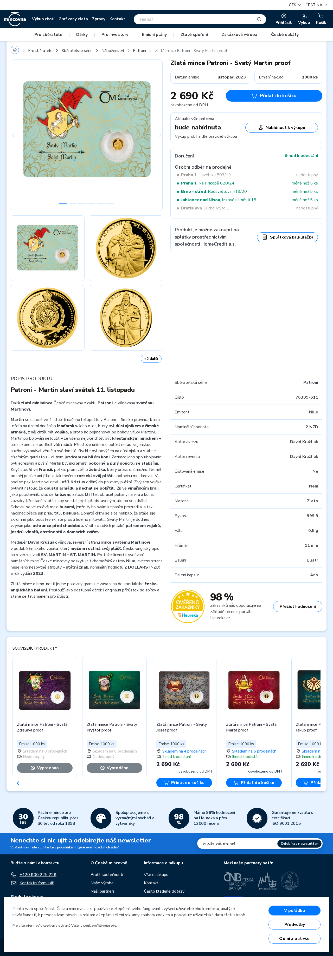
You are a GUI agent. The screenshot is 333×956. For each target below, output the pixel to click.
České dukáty (285, 34)
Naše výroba (102, 883)
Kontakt (117, 19)
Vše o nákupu (156, 875)
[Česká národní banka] (239, 881)
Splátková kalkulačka (291, 237)
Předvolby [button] (294, 924)
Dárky (82, 34)
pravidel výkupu (223, 136)
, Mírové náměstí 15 (218, 200)
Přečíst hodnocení (298, 606)
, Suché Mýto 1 (205, 208)
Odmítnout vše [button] (294, 938)
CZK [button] (293, 5)
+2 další (151, 358)
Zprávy (98, 19)
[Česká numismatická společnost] (290, 881)
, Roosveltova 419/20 (214, 191)
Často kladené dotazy (164, 891)
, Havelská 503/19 (206, 175)
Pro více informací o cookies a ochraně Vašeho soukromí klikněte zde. (64, 925)
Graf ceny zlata (73, 19)
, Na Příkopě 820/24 (207, 183)
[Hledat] (259, 19)
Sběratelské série (77, 50)
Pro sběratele (48, 34)
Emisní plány (154, 34)
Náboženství (112, 50)
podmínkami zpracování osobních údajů (88, 847)
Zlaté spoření (194, 34)
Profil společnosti (107, 875)
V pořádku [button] (294, 910)
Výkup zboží (43, 19)
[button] (315, 5)
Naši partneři (102, 891)
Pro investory (114, 34)
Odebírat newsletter (299, 843)
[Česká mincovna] (15, 19)
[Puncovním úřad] (267, 881)
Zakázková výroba (239, 34)
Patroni (139, 50)
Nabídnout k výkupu (285, 127)
